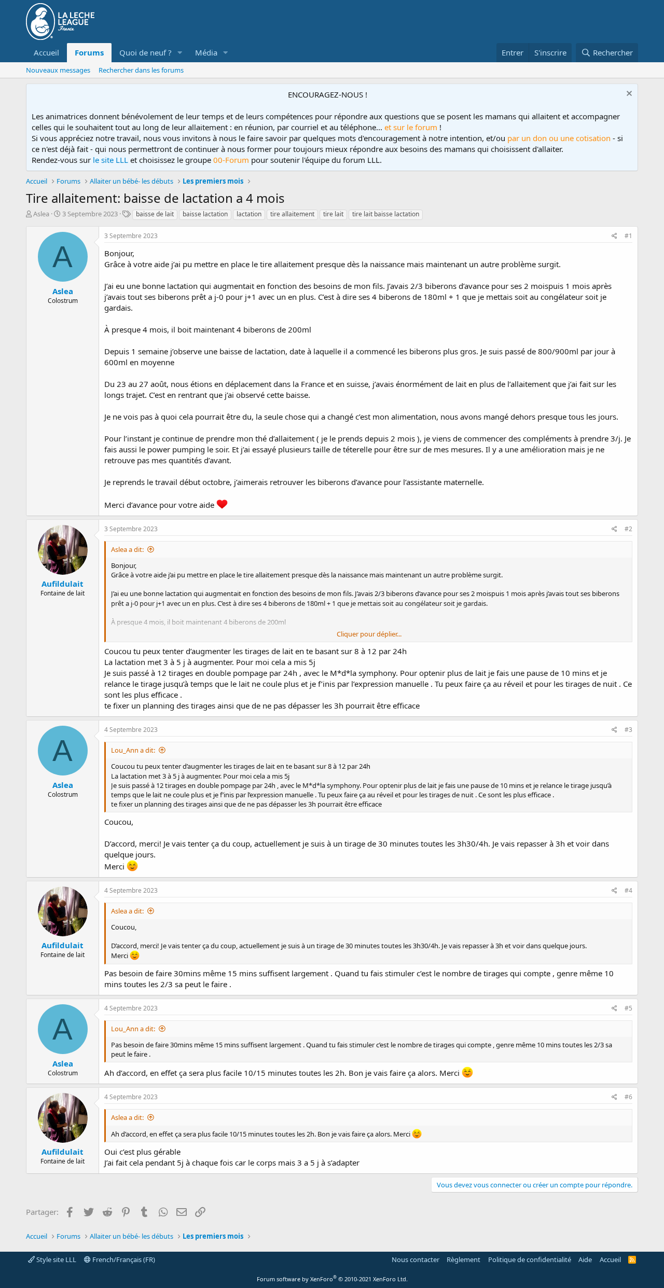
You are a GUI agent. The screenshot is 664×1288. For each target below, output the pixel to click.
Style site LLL (55, 1259)
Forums (89, 52)
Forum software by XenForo (332, 1279)
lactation (249, 214)
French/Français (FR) (123, 1259)
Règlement (463, 1259)
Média (206, 52)
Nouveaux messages (58, 70)
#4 (628, 890)
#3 (628, 729)
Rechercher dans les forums (141, 70)
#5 (628, 1008)
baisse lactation (205, 214)
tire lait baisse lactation (385, 214)
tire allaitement (292, 214)
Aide (585, 1259)
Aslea (41, 213)
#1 (628, 235)
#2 (628, 528)
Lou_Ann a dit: (133, 750)
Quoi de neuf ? (145, 52)
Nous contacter (415, 1259)
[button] (180, 52)
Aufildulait (63, 583)
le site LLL (110, 160)
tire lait (333, 214)
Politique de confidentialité (529, 1259)
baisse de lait (155, 214)
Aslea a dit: (127, 549)
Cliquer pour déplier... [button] (369, 634)
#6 (628, 1096)
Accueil (46, 52)
